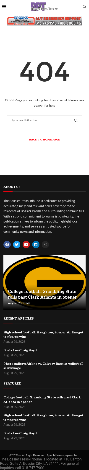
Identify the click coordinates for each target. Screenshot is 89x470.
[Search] (84, 7)
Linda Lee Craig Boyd (20, 350)
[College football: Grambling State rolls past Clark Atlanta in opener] (44, 282)
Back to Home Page (44, 139)
